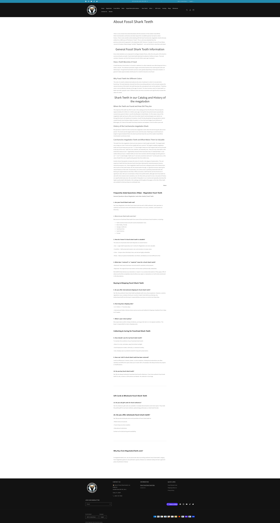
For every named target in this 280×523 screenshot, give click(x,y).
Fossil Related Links (172, 485)
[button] (133, 8)
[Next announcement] (161, 1)
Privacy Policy (171, 490)
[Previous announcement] (118, 1)
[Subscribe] (109, 504)
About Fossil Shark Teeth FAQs (147, 485)
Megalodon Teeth (91, 522)
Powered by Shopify (99, 522)
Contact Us (142, 487)
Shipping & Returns (172, 487)
